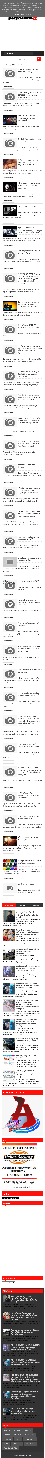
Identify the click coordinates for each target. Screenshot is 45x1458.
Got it (29, 15)
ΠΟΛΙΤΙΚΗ (7, 1439)
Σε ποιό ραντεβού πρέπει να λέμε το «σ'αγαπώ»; (29, 252)
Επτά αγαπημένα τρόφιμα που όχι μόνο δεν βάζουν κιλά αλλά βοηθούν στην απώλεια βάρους (30, 349)
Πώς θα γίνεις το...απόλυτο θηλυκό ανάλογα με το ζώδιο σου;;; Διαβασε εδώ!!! (29, 397)
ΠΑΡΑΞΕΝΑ (29, 1435)
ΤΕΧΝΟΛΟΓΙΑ (30, 1439)
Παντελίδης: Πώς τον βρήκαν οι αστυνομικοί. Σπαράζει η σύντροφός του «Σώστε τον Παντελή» (24, 1395)
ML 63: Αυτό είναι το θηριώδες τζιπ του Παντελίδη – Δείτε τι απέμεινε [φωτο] (24, 1411)
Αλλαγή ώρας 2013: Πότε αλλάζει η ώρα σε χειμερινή (28, 326)
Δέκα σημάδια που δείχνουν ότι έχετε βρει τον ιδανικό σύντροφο (29, 185)
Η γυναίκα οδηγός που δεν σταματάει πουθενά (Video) (28, 694)
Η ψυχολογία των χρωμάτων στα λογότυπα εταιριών (29, 861)
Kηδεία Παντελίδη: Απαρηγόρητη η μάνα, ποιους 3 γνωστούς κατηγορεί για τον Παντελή (25, 1347)
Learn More (19, 15)
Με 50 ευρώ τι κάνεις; (26, 884)
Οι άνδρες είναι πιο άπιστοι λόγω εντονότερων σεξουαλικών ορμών (28, 162)
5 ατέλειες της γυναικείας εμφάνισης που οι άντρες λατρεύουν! (28, 118)
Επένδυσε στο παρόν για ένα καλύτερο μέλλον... (29, 559)
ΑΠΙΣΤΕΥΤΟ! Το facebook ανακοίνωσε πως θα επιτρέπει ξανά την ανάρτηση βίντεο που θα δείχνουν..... (30, 771)
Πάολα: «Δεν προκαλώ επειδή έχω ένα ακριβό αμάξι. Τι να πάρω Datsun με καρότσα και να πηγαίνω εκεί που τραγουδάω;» (30, 721)
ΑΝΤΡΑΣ (7, 1430)
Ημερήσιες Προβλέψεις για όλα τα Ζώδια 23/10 (28, 817)
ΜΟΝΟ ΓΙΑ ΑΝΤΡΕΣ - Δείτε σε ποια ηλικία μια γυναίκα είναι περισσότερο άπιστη (29, 420)
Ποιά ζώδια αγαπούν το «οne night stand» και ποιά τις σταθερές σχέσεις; (29, 94)
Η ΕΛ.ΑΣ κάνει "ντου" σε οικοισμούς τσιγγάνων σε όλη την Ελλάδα (29, 795)
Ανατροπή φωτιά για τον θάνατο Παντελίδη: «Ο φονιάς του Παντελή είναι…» (25, 1332)
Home (6, 64)
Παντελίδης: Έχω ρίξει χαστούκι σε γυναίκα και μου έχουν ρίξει (29, 602)
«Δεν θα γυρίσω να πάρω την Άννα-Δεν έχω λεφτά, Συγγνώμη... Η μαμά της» (29, 490)
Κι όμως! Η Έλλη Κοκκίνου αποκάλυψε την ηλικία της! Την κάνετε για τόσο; (28, 443)
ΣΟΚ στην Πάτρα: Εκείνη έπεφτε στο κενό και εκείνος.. (29, 745)
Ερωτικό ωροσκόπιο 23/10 (28, 581)
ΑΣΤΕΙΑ (17, 1430)
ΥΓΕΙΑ (6, 1443)
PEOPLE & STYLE (10, 1448)
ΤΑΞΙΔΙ (18, 1439)
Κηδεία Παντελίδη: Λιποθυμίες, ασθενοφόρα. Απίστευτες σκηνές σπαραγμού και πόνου (25, 1362)
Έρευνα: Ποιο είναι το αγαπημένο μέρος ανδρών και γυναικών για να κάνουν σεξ (30, 229)
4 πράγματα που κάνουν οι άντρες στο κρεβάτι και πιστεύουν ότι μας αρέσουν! (29, 304)
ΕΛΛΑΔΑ (7, 1435)
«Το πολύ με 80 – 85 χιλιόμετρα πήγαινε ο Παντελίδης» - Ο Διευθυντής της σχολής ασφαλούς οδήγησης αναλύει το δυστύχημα (25, 1378)
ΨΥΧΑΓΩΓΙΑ (16, 1443)
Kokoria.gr (28, 1455)
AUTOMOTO (30, 1443)
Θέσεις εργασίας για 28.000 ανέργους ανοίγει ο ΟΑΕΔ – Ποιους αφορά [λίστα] (29, 513)
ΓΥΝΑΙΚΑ (27, 1430)
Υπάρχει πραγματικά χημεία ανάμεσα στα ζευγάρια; (29, 70)
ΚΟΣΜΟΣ (17, 1435)
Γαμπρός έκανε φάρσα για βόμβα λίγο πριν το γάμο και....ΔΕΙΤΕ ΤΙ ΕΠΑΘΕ (28, 374)
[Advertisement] (22, 35)
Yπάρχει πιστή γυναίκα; (27, 206)
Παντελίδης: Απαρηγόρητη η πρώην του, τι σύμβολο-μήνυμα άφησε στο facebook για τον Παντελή (25, 1316)
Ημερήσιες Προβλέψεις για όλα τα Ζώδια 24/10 (28, 538)
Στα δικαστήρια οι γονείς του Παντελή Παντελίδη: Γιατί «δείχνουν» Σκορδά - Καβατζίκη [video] (25, 1299)
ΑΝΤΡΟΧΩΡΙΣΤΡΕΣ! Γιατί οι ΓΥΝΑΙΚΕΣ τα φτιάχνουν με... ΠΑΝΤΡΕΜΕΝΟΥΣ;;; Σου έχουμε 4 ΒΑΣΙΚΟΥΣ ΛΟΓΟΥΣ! (29, 278)
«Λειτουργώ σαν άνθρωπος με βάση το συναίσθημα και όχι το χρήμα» (29, 648)
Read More (8, 87)
